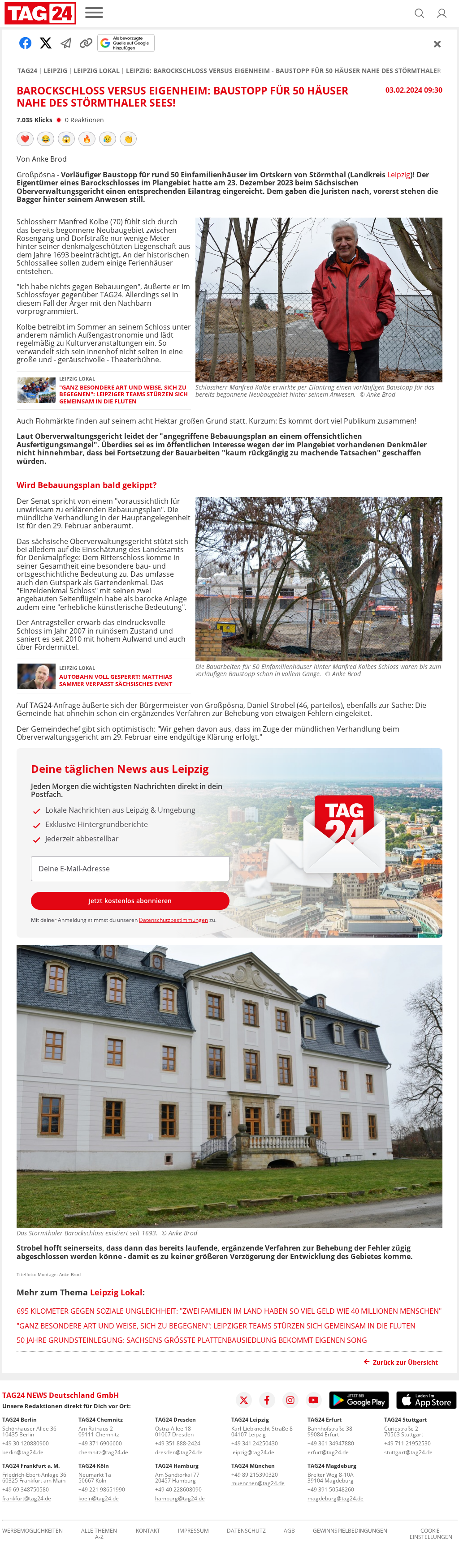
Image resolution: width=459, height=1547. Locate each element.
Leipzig (55, 70)
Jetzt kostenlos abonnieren (130, 900)
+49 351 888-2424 (177, 1443)
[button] (442, 13)
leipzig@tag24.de (252, 1452)
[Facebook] (267, 1400)
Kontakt (148, 1531)
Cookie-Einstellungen (431, 1534)
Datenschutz (246, 1531)
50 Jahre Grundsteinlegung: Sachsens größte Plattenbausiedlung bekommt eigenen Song (192, 1340)
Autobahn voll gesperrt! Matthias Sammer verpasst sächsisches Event (116, 680)
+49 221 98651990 (101, 1489)
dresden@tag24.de (179, 1452)
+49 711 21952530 (407, 1443)
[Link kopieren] (86, 43)
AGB (289, 1531)
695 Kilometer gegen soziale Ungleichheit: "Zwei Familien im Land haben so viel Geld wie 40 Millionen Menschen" (229, 1311)
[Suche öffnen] (419, 13)
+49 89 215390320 (254, 1474)
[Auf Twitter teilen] (46, 43)
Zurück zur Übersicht (405, 1362)
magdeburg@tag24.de (335, 1498)
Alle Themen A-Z (99, 1534)
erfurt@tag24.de (328, 1452)
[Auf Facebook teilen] (26, 43)
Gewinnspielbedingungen (350, 1531)
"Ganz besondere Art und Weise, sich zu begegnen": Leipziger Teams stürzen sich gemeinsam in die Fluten (123, 394)
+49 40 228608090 (178, 1489)
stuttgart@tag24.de (408, 1452)
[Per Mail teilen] (66, 43)
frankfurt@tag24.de (26, 1498)
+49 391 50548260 (330, 1489)
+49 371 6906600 (100, 1443)
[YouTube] (314, 1400)
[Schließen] (437, 44)
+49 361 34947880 (330, 1443)
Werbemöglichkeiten (32, 1531)
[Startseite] (40, 13)
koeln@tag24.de (98, 1498)
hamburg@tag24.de (180, 1498)
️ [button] (25, 139)
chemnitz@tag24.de (103, 1452)
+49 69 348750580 (25, 1489)
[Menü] (94, 13)
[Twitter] (244, 1400)
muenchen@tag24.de (258, 1483)
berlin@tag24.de (22, 1452)
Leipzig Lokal (97, 70)
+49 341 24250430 (254, 1443)
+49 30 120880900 (25, 1443)
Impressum (193, 1531)
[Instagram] (290, 1400)
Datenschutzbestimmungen (173, 920)
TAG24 (27, 70)
